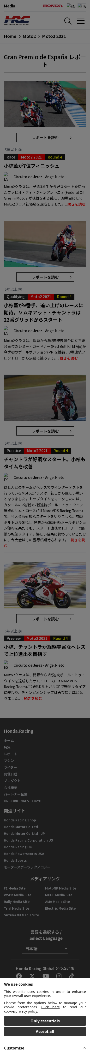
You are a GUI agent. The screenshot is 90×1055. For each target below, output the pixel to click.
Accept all (45, 1031)
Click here (50, 1007)
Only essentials (45, 1021)
